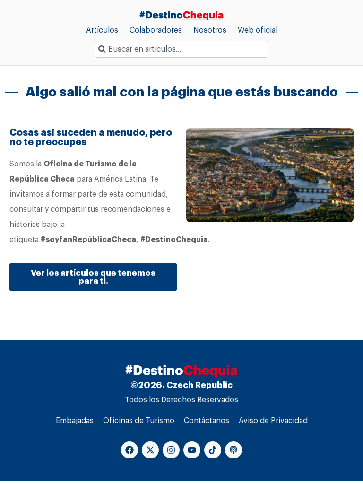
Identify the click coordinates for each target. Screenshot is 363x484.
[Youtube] (191, 449)
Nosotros (209, 30)
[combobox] (181, 49)
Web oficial (257, 30)
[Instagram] (171, 449)
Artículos (102, 30)
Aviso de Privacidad (273, 420)
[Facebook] (129, 449)
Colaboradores (156, 30)
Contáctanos (206, 420)
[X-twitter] (150, 449)
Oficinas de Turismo (138, 420)
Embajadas (75, 420)
